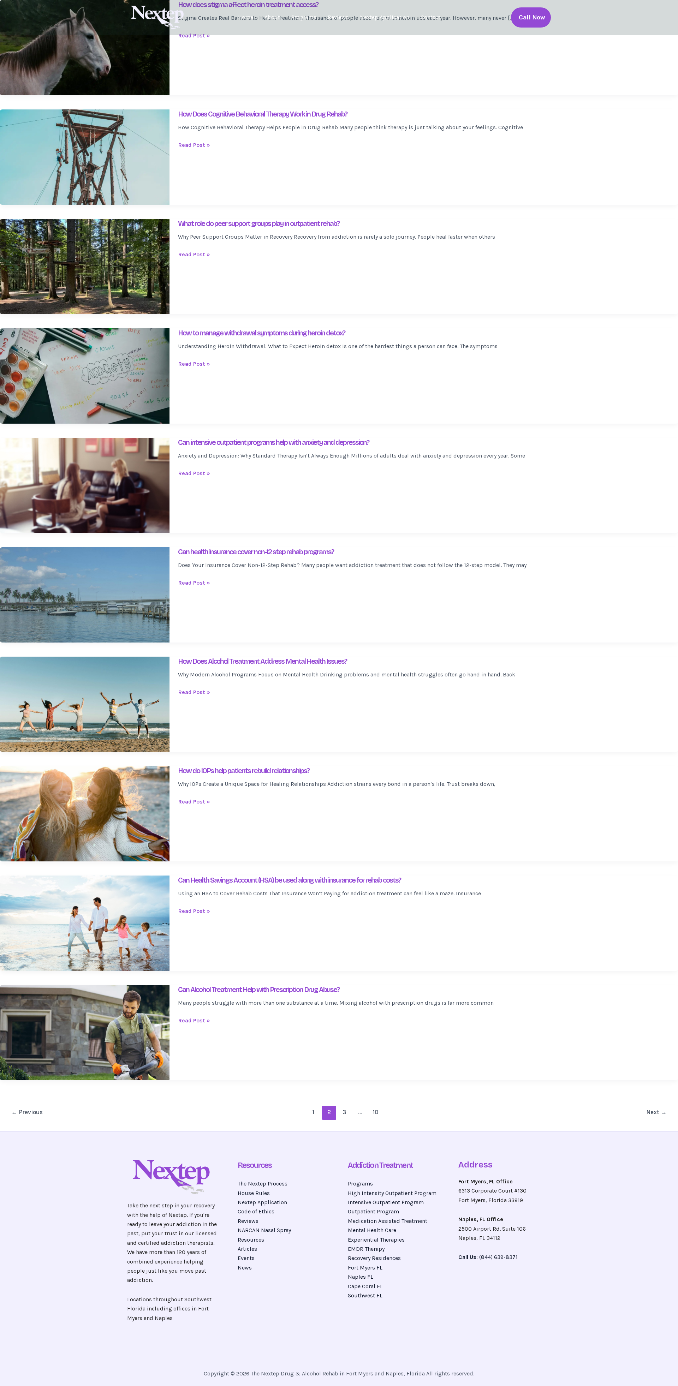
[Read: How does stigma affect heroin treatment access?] (85, 47)
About (272, 17)
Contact (430, 17)
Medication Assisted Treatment (387, 1221)
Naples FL (360, 1276)
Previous (27, 1112)
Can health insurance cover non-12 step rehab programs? (256, 552)
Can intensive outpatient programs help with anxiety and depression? (273, 442)
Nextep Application (384, 17)
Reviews (338, 17)
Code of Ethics (256, 1211)
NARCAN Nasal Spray (264, 1230)
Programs (303, 17)
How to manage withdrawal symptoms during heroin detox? (261, 333)
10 (375, 1112)
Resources (251, 1239)
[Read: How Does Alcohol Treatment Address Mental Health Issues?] (85, 703)
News (245, 1267)
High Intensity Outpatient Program (392, 1193)
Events (246, 1258)
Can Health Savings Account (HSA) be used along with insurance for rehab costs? (289, 880)
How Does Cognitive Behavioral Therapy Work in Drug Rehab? (262, 114)
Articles (247, 1248)
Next (656, 1112)
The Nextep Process (262, 1183)
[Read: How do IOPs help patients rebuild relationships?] (85, 813)
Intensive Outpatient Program (386, 1202)
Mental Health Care (372, 1230)
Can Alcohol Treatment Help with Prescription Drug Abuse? (258, 989)
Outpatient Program (373, 1211)
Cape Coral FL (365, 1286)
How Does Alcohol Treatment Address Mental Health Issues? (262, 661)
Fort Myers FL (365, 1267)
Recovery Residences (374, 1258)
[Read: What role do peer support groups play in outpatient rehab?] (85, 266)
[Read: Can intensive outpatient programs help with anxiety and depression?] (85, 485)
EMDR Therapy (366, 1248)
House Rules (254, 1193)
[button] (531, 17)
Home (245, 17)
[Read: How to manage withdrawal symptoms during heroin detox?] (85, 375)
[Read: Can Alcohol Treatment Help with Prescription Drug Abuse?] (85, 1032)
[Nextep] (159, 16)
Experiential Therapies (376, 1239)
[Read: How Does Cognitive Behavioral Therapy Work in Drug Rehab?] (85, 156)
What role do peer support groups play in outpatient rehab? (258, 223)
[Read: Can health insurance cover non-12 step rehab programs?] (85, 594)
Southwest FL (365, 1295)
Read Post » (194, 35)
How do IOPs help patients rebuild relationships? (243, 770)
